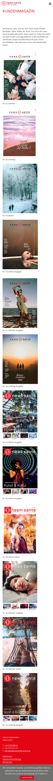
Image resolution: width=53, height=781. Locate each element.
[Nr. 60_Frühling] (26, 132)
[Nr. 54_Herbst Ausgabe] (26, 471)
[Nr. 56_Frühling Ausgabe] (26, 359)
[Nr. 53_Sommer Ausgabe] (26, 586)
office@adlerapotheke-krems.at (17, 751)
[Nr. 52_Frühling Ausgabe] (26, 698)
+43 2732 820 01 (11, 745)
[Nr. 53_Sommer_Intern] (26, 642)
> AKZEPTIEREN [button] (26, 777)
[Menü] (50, 4)
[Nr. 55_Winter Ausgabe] (26, 415)
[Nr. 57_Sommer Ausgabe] (26, 303)
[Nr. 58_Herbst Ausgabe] (26, 244)
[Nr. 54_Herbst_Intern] (26, 530)
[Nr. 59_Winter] (26, 188)
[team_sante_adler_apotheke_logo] (11, 3)
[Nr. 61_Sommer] (26, 76)
